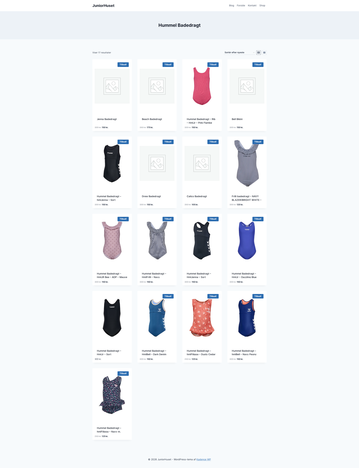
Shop (262, 5)
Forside (241, 5)
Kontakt (252, 5)
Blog (231, 5)
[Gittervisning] (258, 53)
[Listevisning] (264, 53)
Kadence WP (203, 459)
